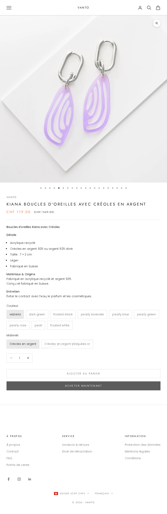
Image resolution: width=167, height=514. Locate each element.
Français (102, 493)
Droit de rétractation (77, 451)
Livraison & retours (75, 445)
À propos (13, 445)
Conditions (133, 458)
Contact (13, 451)
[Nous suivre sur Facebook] (9, 479)
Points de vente (18, 465)
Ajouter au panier (83, 373)
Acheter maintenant (83, 386)
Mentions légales (137, 451)
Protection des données (142, 445)
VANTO (11, 197)
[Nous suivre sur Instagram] (19, 479)
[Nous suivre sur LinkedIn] (30, 479)
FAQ (9, 458)
